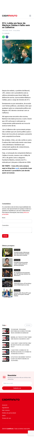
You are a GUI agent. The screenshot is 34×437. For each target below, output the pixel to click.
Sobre (4, 415)
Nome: (3, 217)
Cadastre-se (17, 388)
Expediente (5, 407)
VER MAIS (28, 325)
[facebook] (7, 37)
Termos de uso (6, 418)
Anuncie (4, 405)
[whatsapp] (3, 37)
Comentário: (5, 225)
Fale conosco (6, 410)
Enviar (5, 236)
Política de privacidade (9, 413)
